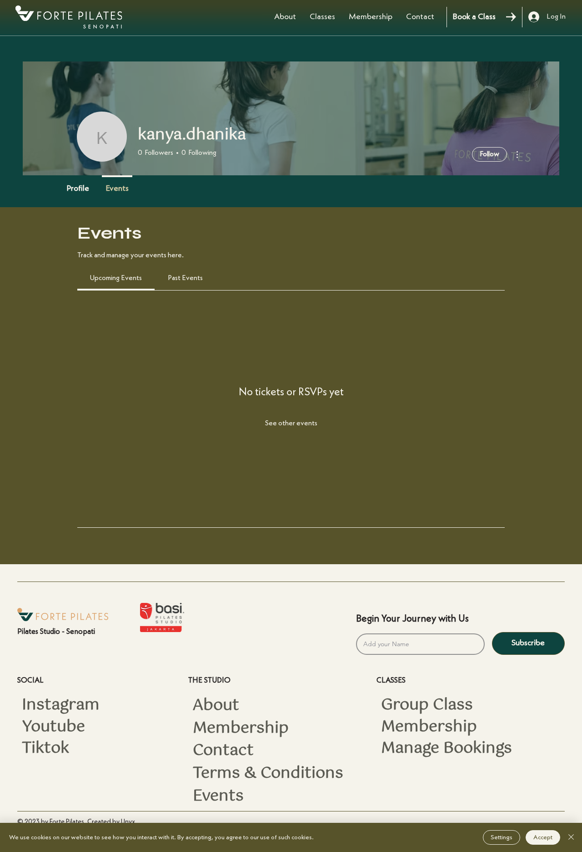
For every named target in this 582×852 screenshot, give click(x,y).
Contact (223, 751)
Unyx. (129, 822)
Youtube (53, 727)
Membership (241, 728)
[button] (322, 16)
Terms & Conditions (268, 773)
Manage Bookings (446, 749)
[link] (116, 278)
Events (218, 796)
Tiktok (45, 749)
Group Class (427, 705)
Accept (542, 837)
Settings (501, 837)
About (216, 705)
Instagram (61, 705)
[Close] (571, 837)
